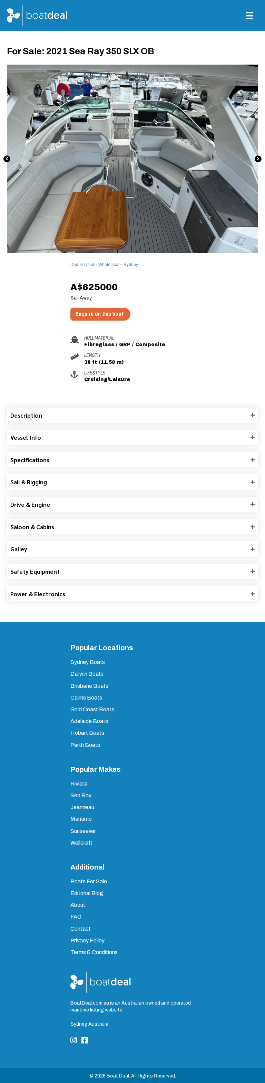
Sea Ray (80, 795)
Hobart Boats (87, 733)
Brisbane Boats (89, 686)
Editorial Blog (86, 893)
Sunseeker (83, 831)
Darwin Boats (87, 674)
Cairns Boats (86, 698)
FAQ (75, 917)
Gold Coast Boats (92, 709)
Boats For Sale (88, 881)
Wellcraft (81, 843)
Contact (80, 929)
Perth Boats (85, 745)
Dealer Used (82, 264)
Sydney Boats (87, 662)
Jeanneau (82, 807)
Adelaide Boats (89, 721)
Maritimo (81, 819)
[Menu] (249, 15)
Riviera (78, 784)
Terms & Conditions (94, 952)
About (77, 905)
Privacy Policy (87, 940)
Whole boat (108, 264)
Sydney (131, 264)
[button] (6, 158)
